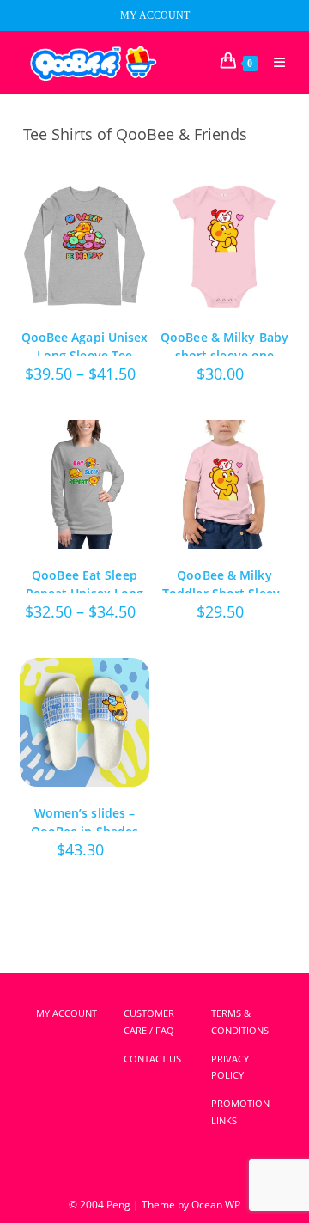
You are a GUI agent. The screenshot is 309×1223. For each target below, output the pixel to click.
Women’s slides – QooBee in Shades (85, 818)
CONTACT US (152, 1058)
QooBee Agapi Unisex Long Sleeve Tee (84, 342)
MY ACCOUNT (155, 15)
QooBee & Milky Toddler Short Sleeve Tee (224, 580)
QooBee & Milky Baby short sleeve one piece (224, 342)
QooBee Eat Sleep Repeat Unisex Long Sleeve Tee (85, 580)
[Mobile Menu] (273, 63)
